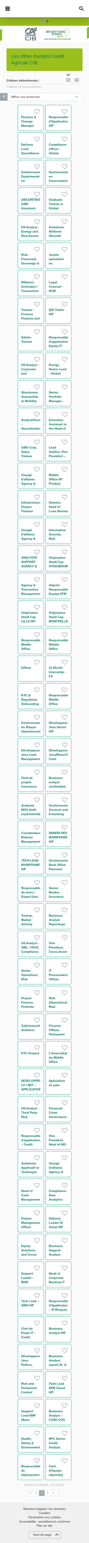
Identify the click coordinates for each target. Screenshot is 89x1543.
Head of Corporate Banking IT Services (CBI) (57, 1282)
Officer (26, 667)
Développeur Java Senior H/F (58, 727)
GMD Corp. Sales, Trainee (29, 452)
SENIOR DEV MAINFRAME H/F (58, 837)
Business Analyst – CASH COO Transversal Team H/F (57, 1419)
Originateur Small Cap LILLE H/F (29, 617)
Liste (76, 80)
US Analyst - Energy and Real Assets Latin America (30, 235)
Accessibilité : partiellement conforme (44, 1521)
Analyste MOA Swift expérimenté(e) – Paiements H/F (32, 814)
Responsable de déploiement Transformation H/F (32, 1474)
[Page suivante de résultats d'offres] (58, 1493)
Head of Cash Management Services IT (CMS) (30, 1199)
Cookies (44, 1513)
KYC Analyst (30, 1053)
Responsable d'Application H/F (58, 121)
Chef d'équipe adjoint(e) (56, 1470)
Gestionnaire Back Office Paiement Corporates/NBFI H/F (61, 869)
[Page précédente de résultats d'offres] (30, 1493)
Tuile (68, 80)
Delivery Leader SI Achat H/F (56, 1223)
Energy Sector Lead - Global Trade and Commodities (58, 373)
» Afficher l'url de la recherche (23, 86)
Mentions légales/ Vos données (44, 1509)
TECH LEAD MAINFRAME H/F (30, 865)
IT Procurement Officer (58, 975)
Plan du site (44, 1525)
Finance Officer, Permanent (57, 1030)
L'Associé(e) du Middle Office (58, 1057)
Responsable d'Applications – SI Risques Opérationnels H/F (59, 1309)
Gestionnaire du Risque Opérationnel (30, 727)
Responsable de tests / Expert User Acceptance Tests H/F (31, 896)
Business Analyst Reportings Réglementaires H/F (60, 924)
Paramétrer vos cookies (44, 1517)
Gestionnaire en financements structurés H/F (59, 180)
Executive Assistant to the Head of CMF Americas (58, 428)
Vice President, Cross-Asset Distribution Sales (58, 951)
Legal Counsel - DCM (56, 287)
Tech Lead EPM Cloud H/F (57, 1388)
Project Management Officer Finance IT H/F (30, 1227)
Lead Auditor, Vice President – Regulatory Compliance (58, 456)
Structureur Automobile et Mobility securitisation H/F (31, 401)
